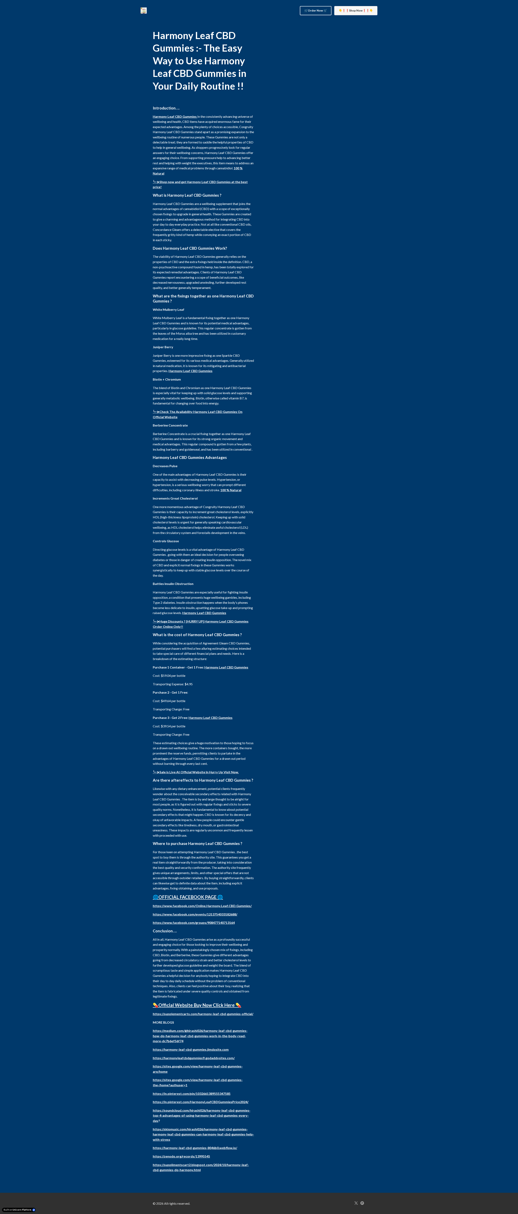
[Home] (145, 10)
